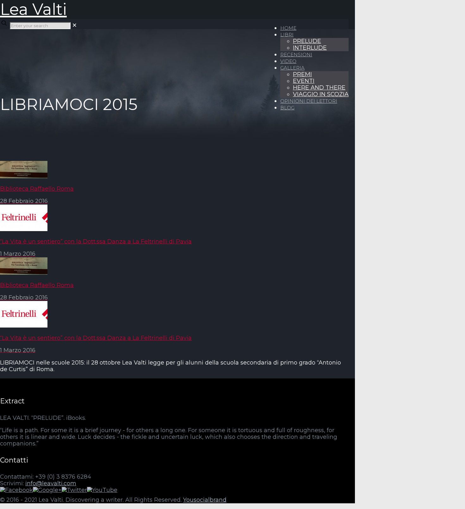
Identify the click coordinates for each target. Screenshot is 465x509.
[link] (74, 25)
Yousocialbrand (204, 499)
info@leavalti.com (50, 483)
